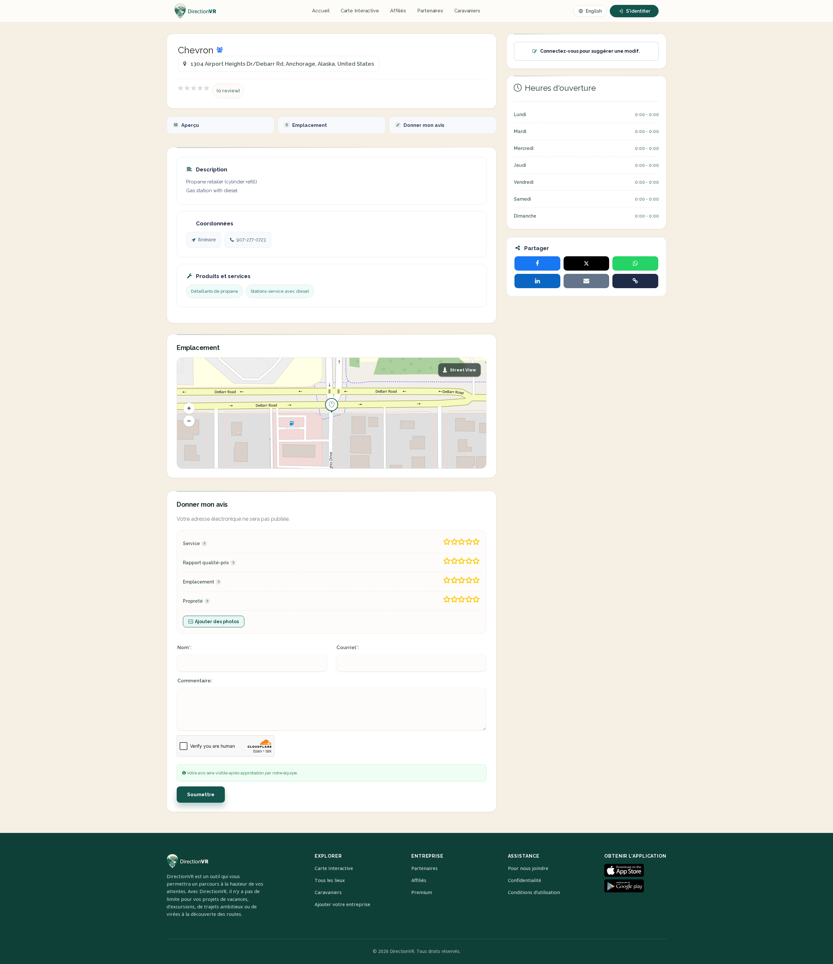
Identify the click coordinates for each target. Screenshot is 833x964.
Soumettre (200, 794)
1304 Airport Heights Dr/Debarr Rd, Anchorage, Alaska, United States (282, 63)
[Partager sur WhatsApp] (635, 263)
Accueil (320, 11)
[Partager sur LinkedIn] (537, 281)
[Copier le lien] (635, 281)
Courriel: (347, 647)
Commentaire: (194, 681)
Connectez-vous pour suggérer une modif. (590, 51)
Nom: (184, 647)
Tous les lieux (330, 880)
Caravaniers (467, 11)
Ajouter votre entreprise (342, 904)
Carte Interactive (360, 11)
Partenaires (430, 11)
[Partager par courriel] (586, 281)
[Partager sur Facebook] (537, 263)
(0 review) (228, 91)
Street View (463, 370)
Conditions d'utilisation (534, 892)
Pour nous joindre (528, 868)
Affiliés (398, 11)
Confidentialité (524, 880)
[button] (189, 408)
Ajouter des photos (217, 621)
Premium (421, 892)
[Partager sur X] (586, 263)
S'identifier (638, 11)
